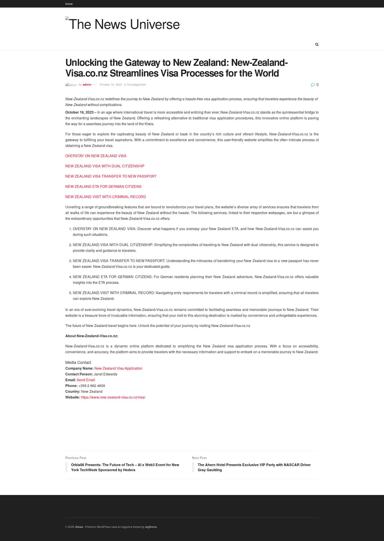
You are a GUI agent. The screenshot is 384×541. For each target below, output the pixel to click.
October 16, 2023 (111, 84)
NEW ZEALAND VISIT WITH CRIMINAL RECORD (105, 196)
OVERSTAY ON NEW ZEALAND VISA (95, 155)
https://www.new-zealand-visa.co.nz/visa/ (113, 397)
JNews (79, 527)
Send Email (86, 379)
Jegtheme (151, 527)
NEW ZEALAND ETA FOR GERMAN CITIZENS (103, 186)
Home (69, 4)
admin (87, 84)
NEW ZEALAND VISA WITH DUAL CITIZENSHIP (104, 165)
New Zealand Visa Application (118, 368)
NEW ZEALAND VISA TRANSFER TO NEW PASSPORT (111, 176)
